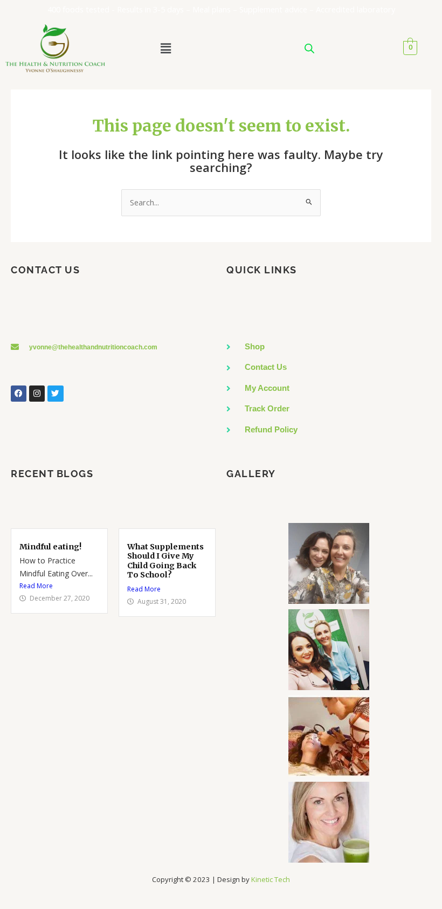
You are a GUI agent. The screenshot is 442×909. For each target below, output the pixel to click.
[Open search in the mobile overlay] (309, 48)
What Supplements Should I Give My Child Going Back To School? (165, 561)
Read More (36, 585)
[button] (165, 48)
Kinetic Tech (270, 879)
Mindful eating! (50, 547)
